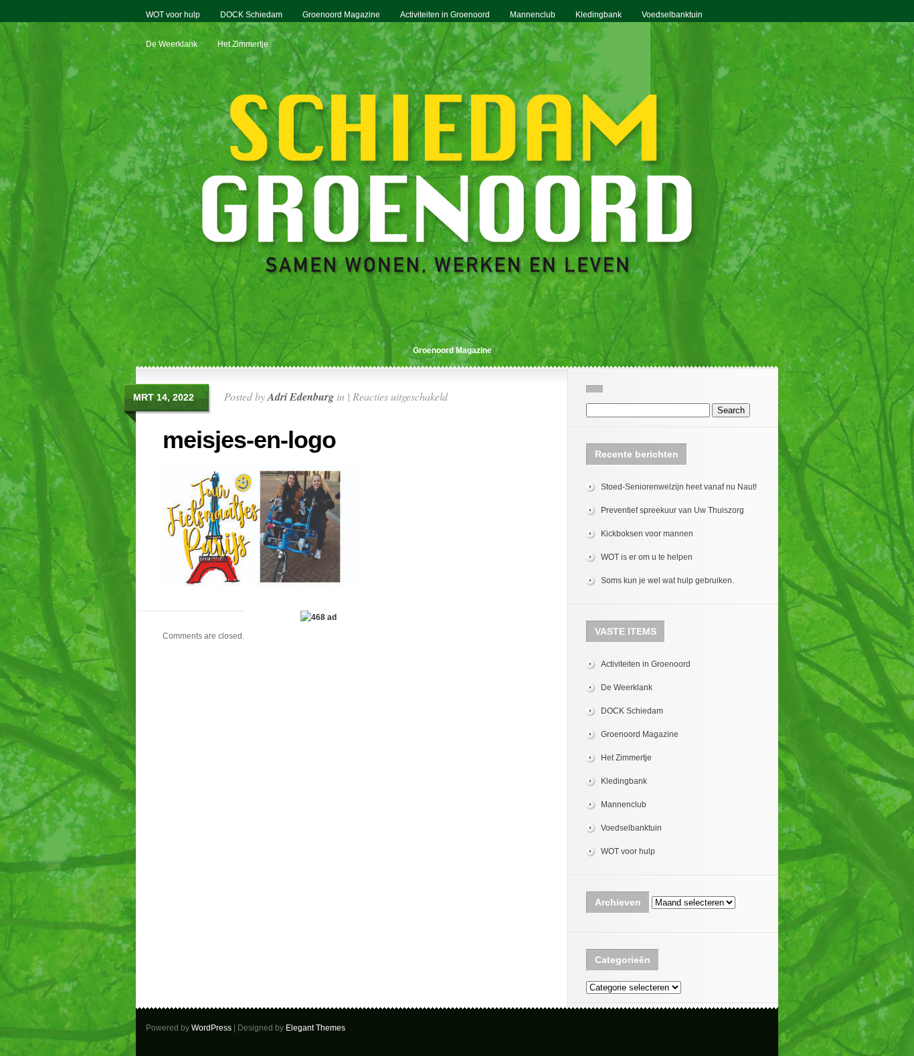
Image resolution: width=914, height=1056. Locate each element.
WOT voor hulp (173, 14)
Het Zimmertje (242, 44)
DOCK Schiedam (251, 14)
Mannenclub (532, 14)
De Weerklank (171, 44)
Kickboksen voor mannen (647, 533)
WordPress (211, 1028)
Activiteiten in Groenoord (445, 14)
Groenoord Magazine (341, 14)
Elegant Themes (315, 1028)
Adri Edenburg (301, 396)
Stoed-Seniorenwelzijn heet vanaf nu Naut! (679, 487)
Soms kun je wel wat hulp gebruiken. (667, 580)
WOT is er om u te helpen (647, 557)
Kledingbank (598, 14)
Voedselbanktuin (672, 14)
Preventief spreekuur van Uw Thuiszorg (672, 510)
